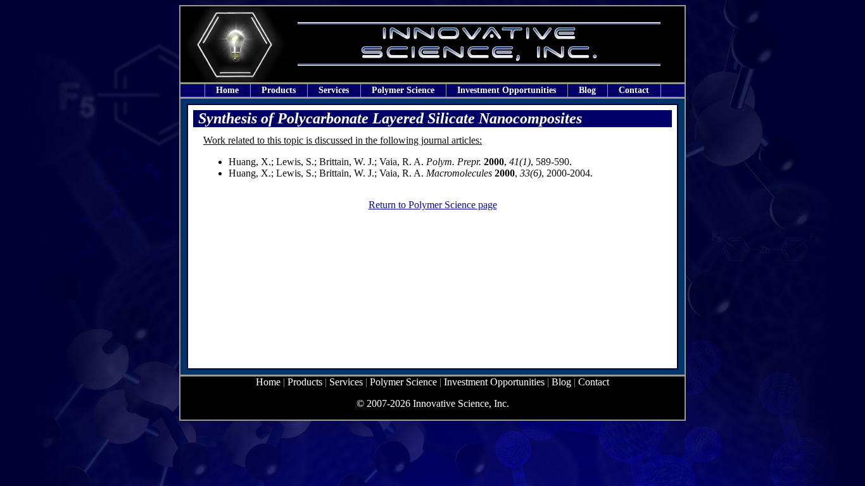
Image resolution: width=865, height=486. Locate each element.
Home (227, 90)
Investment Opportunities (506, 90)
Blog (587, 90)
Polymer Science (403, 90)
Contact (634, 90)
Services (334, 90)
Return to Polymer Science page (433, 204)
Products (279, 90)
